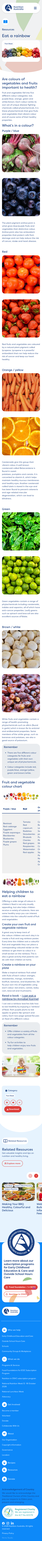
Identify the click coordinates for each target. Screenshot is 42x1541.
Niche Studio (7, 1538)
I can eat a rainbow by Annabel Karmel (20, 997)
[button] (36, 1176)
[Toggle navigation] (35, 8)
